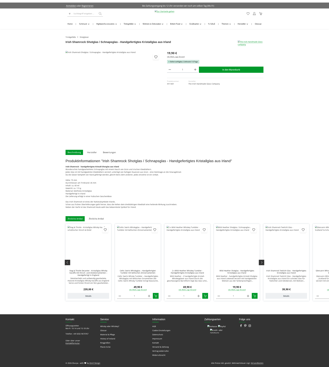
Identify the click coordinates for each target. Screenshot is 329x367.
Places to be (105, 347)
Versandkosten (257, 363)
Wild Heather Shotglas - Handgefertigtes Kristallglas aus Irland (237, 272)
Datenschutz (157, 334)
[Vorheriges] (67, 262)
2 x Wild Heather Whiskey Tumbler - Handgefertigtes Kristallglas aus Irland (187, 272)
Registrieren (87, 5)
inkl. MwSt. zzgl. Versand (176, 57)
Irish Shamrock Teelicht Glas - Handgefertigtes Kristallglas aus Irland (286, 272)
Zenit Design (94, 363)
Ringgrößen (105, 343)
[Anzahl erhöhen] (195, 70)
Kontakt (155, 343)
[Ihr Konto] (254, 14)
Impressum (157, 338)
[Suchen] (100, 14)
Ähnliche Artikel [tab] (75, 218)
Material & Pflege (107, 334)
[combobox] (85, 14)
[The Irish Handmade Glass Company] (250, 43)
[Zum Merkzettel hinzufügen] (156, 57)
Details (88, 296)
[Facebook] (241, 326)
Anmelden (71, 5)
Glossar (103, 330)
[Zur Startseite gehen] (164, 13)
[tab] (74, 152)
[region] (113, 99)
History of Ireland (107, 338)
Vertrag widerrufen (160, 351)
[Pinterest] (245, 326)
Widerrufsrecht (158, 355)
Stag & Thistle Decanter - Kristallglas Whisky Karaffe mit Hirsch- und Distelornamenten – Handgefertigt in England (88, 273)
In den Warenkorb (231, 69)
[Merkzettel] (248, 14)
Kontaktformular (73, 343)
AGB (154, 326)
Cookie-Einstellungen (161, 330)
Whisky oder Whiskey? (109, 326)
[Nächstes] (261, 262)
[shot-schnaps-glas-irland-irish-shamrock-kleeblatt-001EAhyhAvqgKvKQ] (114, 99)
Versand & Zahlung (160, 347)
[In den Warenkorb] (156, 296)
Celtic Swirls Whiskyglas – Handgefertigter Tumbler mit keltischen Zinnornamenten (138, 272)
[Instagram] (249, 326)
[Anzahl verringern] (169, 70)
